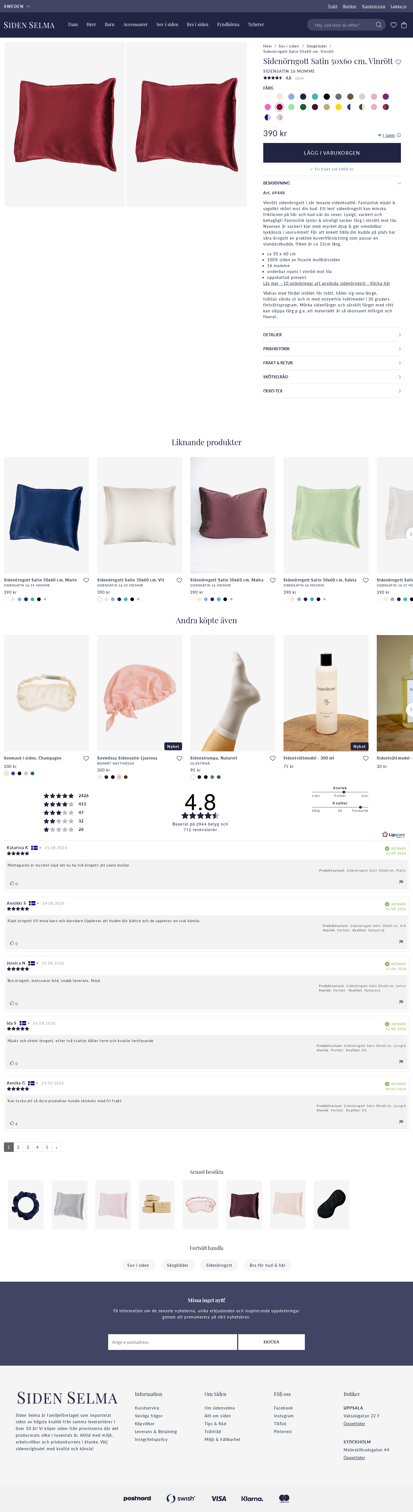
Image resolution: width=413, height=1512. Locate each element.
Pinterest (283, 1431)
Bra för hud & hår (268, 1265)
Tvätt (333, 6)
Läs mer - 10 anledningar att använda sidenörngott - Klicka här (326, 283)
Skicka (272, 1342)
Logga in (399, 6)
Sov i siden (289, 46)
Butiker (350, 6)
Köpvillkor (145, 1423)
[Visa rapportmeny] (401, 883)
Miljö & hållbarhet (223, 1439)
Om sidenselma (220, 1408)
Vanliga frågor (149, 1415)
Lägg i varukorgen (332, 152)
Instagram (284, 1415)
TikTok (280, 1423)
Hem (267, 46)
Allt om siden (218, 1415)
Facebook (283, 1408)
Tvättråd (213, 1431)
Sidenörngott (219, 1265)
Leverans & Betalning (156, 1431)
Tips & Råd (215, 1423)
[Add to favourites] (398, 62)
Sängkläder (317, 46)
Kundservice (373, 6)
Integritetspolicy (151, 1439)
